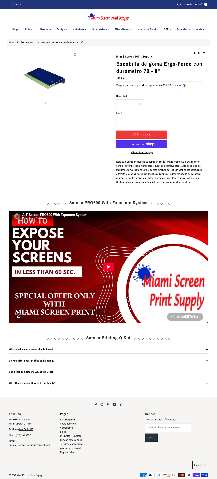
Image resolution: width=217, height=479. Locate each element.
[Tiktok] (121, 404)
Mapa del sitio (67, 452)
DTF (167, 29)
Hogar (15, 29)
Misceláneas (123, 29)
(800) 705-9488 (25, 429)
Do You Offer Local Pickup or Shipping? (31, 360)
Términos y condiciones (72, 444)
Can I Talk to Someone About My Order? (32, 371)
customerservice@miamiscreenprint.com (29, 445)
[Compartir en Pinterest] (204, 53)
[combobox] (58, 4)
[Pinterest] (108, 404)
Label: (119, 113)
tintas (29, 29)
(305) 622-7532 (23, 435)
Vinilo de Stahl (147, 29)
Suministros (100, 29)
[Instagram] (102, 404)
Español (198, 465)
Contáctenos (66, 427)
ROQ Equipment (67, 419)
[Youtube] (114, 404)
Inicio (11, 42)
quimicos (79, 29)
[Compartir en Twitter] (199, 53)
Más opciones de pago (142, 152)
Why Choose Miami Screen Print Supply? (32, 383)
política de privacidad (70, 448)
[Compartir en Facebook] (195, 53)
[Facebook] (96, 404)
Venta (199, 29)
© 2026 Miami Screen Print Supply (25, 475)
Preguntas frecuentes (70, 435)
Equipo (61, 29)
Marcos (44, 29)
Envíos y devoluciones (71, 439)
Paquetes (183, 29)
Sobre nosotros (68, 423)
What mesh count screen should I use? (31, 349)
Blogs (63, 431)
